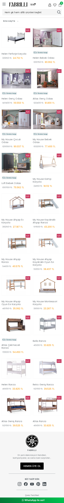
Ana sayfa (9, 20)
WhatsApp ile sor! (34, 500)
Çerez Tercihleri (32, 495)
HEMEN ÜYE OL (32, 466)
